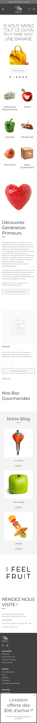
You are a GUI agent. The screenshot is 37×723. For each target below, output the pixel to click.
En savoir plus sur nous (15, 291)
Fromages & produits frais (9, 108)
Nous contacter (7, 662)
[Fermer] (34, 696)
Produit (6, 346)
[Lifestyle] (18, 526)
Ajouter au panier (18, 371)
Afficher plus (6, 378)
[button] (10, 77)
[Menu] (3, 9)
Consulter (18, 465)
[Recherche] (30, 9)
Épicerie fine (27, 137)
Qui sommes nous (8, 657)
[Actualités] (18, 443)
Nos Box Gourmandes (16, 395)
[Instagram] (7, 645)
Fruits (27, 107)
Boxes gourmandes (27, 166)
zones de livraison (23, 716)
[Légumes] (9, 125)
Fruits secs (9, 165)
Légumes (9, 137)
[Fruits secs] (9, 153)
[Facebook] (3, 645)
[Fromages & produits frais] (9, 95)
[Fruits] (27, 95)
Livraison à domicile (9, 660)
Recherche (5, 654)
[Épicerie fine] (27, 125)
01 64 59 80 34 (7, 620)
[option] (18, 47)
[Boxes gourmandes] (27, 153)
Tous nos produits (8, 672)
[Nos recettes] (18, 484)
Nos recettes (6, 692)
